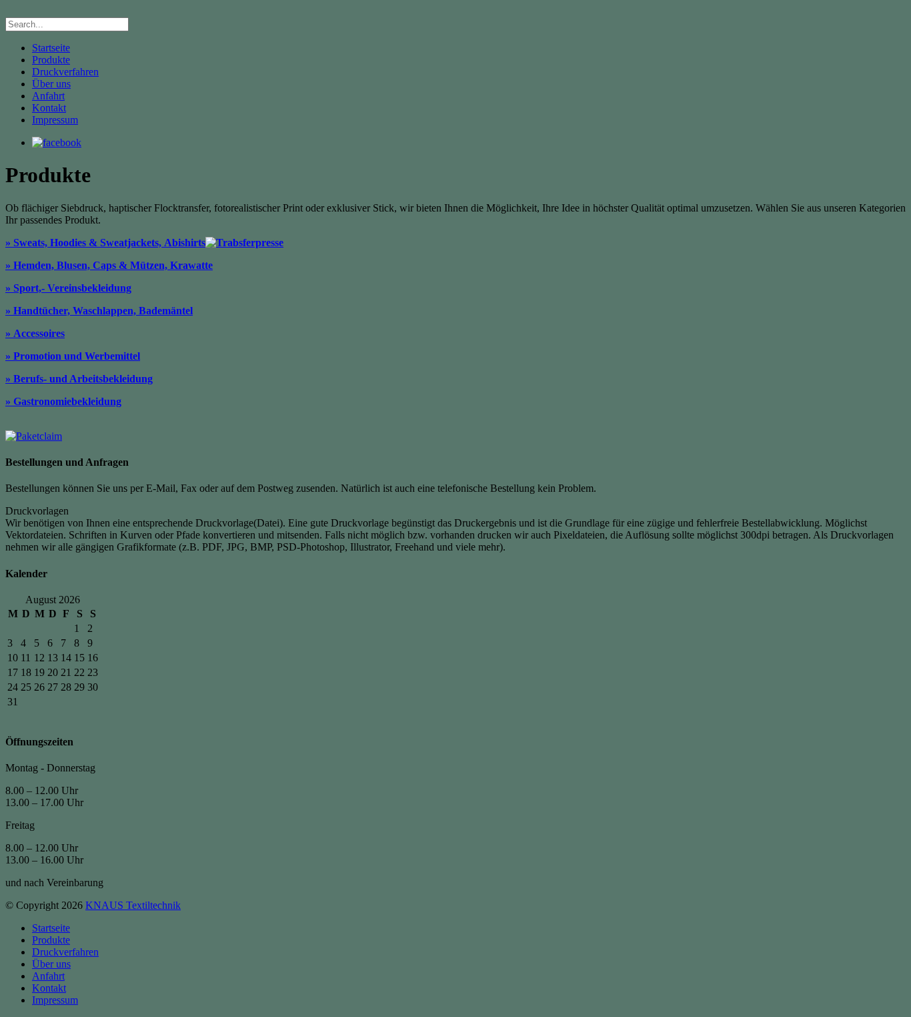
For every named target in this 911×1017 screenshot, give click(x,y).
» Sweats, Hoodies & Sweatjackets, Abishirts (105, 242)
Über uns (51, 83)
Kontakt (49, 107)
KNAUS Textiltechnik (133, 905)
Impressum (55, 119)
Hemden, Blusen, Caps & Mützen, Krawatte (113, 265)
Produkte (51, 59)
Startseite (51, 47)
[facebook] (56, 142)
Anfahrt (48, 95)
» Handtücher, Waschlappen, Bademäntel (99, 310)
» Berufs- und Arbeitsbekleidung (79, 378)
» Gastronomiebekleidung (63, 401)
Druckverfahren (65, 71)
